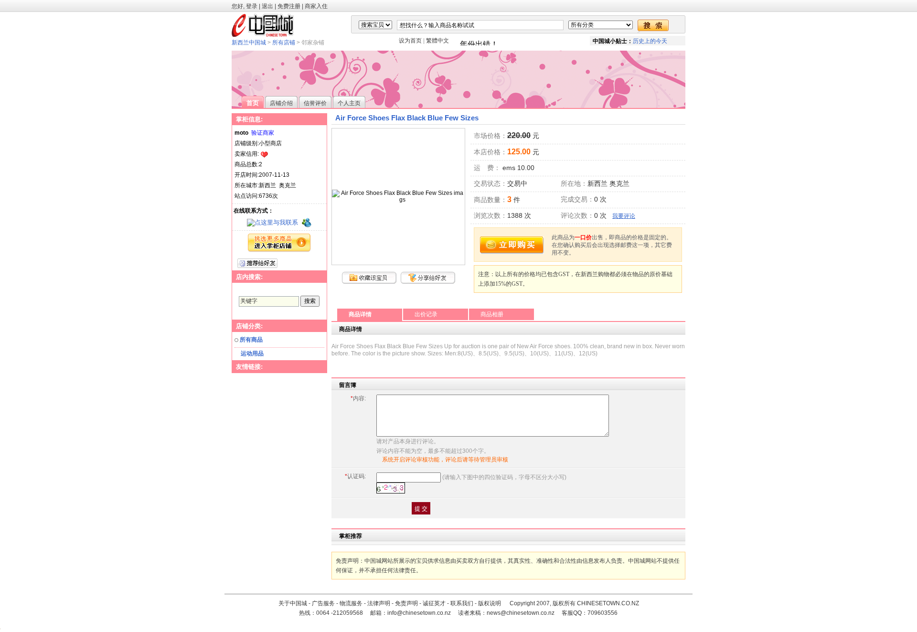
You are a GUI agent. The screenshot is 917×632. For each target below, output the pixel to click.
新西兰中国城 (249, 42)
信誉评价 (315, 103)
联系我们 (461, 603)
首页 (252, 103)
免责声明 (406, 603)
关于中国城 (292, 603)
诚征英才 (434, 603)
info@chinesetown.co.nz (419, 613)
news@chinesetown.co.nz (520, 613)
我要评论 (623, 216)
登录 (251, 6)
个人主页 (349, 103)
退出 (267, 6)
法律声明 (378, 603)
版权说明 (489, 603)
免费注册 (288, 6)
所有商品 (251, 339)
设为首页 (410, 40)
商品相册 (491, 314)
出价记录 (426, 314)
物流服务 (351, 603)
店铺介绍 (281, 103)
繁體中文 (437, 40)
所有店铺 (283, 42)
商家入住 (316, 6)
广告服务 (323, 603)
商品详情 (360, 314)
